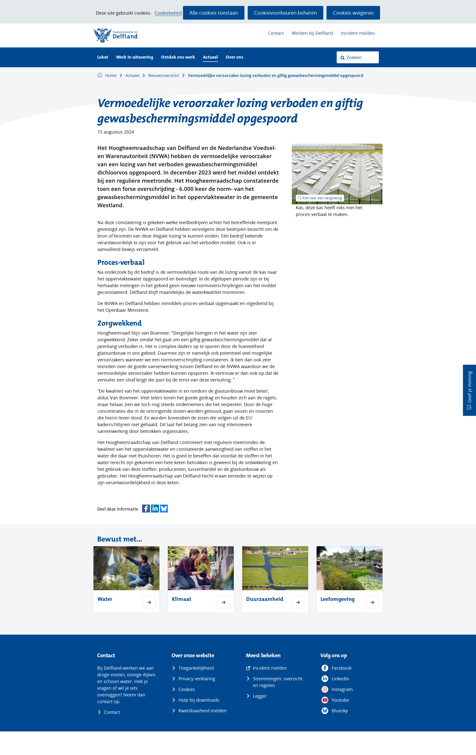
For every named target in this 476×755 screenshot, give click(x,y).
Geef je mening (469, 387)
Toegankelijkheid (196, 668)
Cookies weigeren (353, 12)
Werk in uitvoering (134, 57)
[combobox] (358, 57)
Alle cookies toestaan (213, 12)
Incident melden (358, 33)
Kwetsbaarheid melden (202, 711)
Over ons (234, 57)
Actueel (210, 57)
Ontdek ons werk (178, 57)
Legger (260, 696)
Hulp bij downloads (198, 700)
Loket (102, 57)
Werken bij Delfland (312, 33)
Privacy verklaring (196, 679)
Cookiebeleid (168, 13)
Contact (276, 33)
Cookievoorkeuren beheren (285, 12)
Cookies (186, 689)
